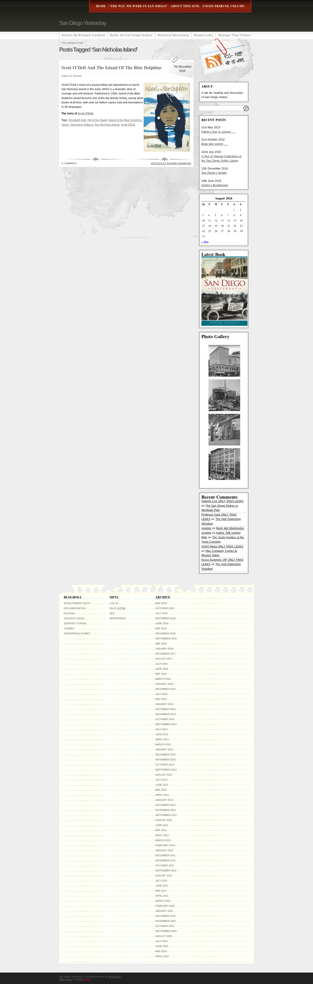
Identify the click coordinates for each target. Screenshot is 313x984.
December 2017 (165, 653)
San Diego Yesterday (82, 22)
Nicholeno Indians (81, 124)
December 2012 (165, 805)
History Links (203, 35)
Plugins (69, 613)
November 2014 (165, 714)
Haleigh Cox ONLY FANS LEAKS (222, 501)
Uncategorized (73, 42)
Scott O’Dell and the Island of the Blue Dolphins (111, 67)
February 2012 (165, 845)
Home (101, 6)
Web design (65, 979)
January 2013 (164, 800)
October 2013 (164, 764)
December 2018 (165, 633)
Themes (69, 628)
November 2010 (165, 921)
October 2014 (164, 719)
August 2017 (163, 658)
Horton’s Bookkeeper (214, 185)
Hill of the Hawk (97, 120)
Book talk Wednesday (230, 528)
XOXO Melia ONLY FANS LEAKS (222, 546)
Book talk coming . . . (214, 144)
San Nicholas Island (106, 124)
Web (204, 537)
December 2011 (165, 855)
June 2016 (161, 668)
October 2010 (164, 926)
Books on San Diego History (131, 35)
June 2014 (161, 734)
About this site (185, 6)
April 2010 (162, 956)
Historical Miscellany (173, 35)
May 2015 (161, 699)
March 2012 (163, 840)
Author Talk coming (228, 532)
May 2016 (161, 673)
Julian (65, 124)
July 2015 (161, 694)
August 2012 (163, 820)
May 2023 (161, 603)
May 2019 (161, 628)
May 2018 (161, 643)
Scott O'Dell (128, 124)
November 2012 (165, 810)
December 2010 (165, 916)
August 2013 (163, 774)
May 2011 (160, 890)
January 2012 (164, 850)
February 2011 (165, 905)
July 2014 (161, 729)
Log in (114, 603)
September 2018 (166, 638)
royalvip (206, 528)
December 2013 (165, 754)
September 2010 (166, 931)
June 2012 (161, 825)
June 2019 (161, 623)
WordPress (118, 618)
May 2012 (161, 830)
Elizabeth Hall (77, 120)
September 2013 (166, 769)
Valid (118, 608)
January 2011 (164, 910)
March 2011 (162, 900)
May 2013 (161, 789)
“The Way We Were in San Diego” (138, 6)
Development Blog (77, 603)
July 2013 (161, 779)
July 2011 (161, 880)
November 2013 (165, 759)
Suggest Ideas (74, 618)
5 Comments (69, 163)
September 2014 (166, 724)
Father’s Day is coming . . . (218, 131)
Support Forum (75, 623)
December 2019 (165, 618)
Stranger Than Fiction (234, 35)
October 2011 (164, 865)
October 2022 (164, 608)
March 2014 (163, 744)
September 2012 (166, 815)
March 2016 (163, 678)
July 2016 (161, 663)
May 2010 (161, 951)
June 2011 (161, 885)
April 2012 (162, 835)
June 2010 (161, 946)
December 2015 (165, 689)
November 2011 (165, 860)
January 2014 (164, 749)
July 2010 (161, 941)
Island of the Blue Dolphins (125, 120)
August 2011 (163, 875)
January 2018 (164, 648)
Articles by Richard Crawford (83, 35)
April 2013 (162, 794)
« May (205, 241)
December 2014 (165, 709)
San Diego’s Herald (213, 172)
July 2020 (161, 613)
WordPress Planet (77, 633)
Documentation (75, 608)
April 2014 (162, 739)
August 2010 (163, 936)
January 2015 (164, 704)
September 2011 (165, 870)
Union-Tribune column (223, 6)
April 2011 (161, 895)
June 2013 (161, 784)
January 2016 (164, 684)
